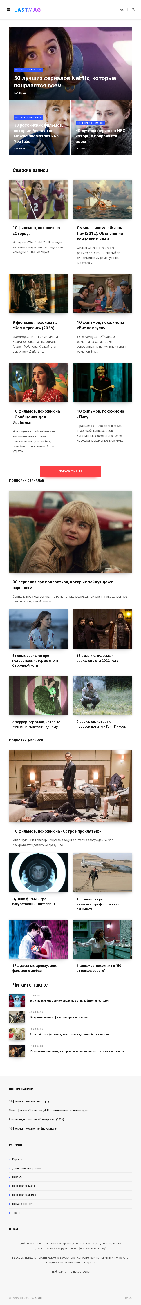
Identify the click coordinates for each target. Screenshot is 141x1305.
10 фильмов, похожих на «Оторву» (30, 1101)
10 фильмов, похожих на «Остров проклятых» (57, 831)
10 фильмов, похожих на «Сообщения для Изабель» (36, 417)
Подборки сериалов (28, 69)
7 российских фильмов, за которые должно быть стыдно (69, 1034)
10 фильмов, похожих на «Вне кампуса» (33, 1128)
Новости (17, 1176)
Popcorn (17, 1159)
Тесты (16, 1212)
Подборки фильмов (28, 117)
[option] (70, 91)
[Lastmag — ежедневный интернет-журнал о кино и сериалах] (27, 9)
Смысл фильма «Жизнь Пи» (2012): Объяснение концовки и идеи (100, 233)
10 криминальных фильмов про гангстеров (58, 1017)
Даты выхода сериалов (26, 1168)
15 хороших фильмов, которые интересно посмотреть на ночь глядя (76, 1051)
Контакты (36, 1298)
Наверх (128, 1298)
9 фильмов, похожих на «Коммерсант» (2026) (36, 1119)
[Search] (131, 9)
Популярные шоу (22, 1203)
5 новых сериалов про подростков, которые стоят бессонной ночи (35, 661)
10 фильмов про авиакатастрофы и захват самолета (98, 904)
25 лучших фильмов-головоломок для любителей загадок (69, 1000)
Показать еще (70, 471)
